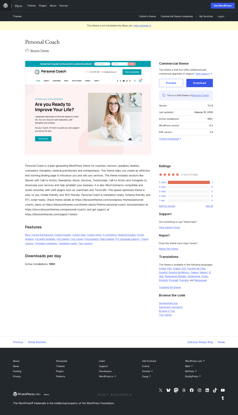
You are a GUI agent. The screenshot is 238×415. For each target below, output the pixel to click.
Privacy (17, 376)
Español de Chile (196, 268)
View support (202, 73)
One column (77, 239)
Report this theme (168, 248)
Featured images (127, 234)
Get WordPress (223, 5)
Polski (205, 276)
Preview (171, 83)
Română (163, 280)
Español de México (179, 272)
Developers (105, 371)
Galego (194, 272)
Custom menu (94, 234)
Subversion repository (171, 307)
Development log (168, 303)
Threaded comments (45, 243)
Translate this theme (170, 287)
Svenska (183, 280)
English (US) (179, 268)
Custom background (42, 234)
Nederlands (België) (176, 276)
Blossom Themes (40, 50)
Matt (189, 366)
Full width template (45, 239)
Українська (200, 280)
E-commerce (109, 234)
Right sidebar (107, 239)
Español (163, 272)
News (16, 366)
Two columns (85, 243)
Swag (146, 376)
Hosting (17, 371)
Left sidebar (63, 239)
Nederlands (194, 276)
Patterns (60, 376)
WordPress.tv (107, 376)
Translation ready (67, 243)
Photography (92, 239)
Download (199, 83)
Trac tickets (165, 314)
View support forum (169, 227)
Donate (147, 371)
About (16, 361)
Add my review (167, 206)
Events (145, 366)
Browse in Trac (167, 311)
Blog (27, 234)
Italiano (203, 272)
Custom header (62, 234)
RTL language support (127, 239)
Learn (102, 361)
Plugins (60, 371)
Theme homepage (169, 138)
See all (209, 206)
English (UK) (165, 268)
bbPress (191, 371)
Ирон (46, 394)
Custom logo (79, 234)
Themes (17, 16)
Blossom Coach (200, 95)
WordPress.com (195, 361)
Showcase (61, 361)
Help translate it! (142, 25)
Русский (173, 280)
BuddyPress (193, 376)
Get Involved (149, 361)
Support (103, 366)
